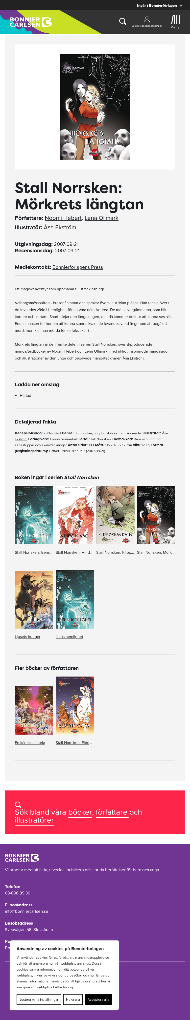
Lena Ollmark (102, 217)
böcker (80, 812)
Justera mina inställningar (39, 999)
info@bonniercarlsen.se (26, 911)
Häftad (25, 395)
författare (112, 812)
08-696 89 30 (17, 893)
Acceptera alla (98, 999)
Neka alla (73, 999)
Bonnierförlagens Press (77, 267)
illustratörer (34, 820)
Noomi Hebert (63, 217)
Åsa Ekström (60, 227)
